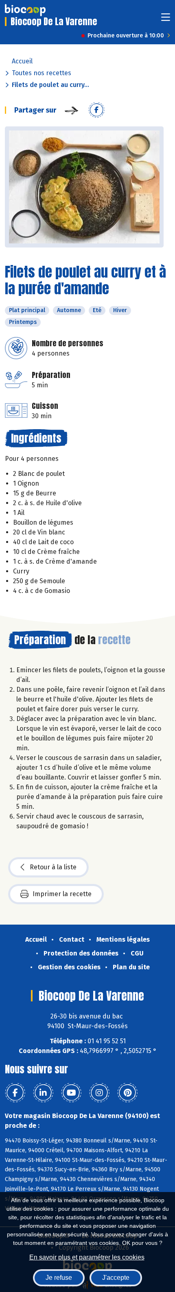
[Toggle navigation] (165, 20)
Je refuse (59, 1277)
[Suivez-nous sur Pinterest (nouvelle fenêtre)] (127, 1093)
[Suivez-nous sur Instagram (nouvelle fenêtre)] (99, 1093)
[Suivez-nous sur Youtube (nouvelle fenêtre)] (71, 1093)
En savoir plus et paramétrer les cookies (86, 1257)
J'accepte (115, 1277)
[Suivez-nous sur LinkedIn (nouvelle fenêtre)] (43, 1093)
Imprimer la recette (62, 894)
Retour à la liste (53, 867)
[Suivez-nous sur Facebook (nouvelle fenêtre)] (15, 1093)
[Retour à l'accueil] (25, 10)
